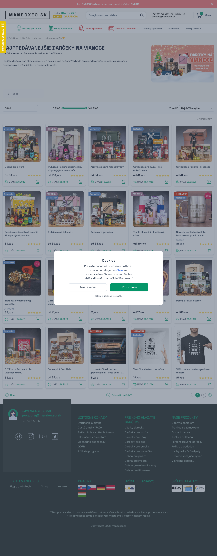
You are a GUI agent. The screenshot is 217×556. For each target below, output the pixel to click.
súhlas (119, 270)
